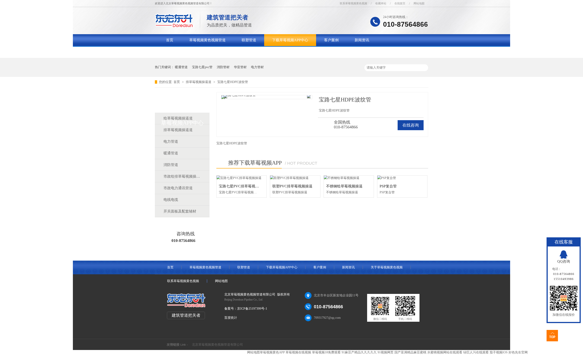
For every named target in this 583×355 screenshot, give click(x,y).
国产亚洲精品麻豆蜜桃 (410, 352)
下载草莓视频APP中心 (290, 40)
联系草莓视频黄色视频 (353, 3)
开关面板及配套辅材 (180, 211)
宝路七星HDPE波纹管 (232, 82)
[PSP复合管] (402, 178)
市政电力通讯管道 (178, 188)
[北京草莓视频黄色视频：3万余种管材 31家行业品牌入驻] (423, 46)
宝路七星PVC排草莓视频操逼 (242, 186)
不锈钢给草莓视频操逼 (344, 186)
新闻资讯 (362, 40)
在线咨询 (410, 125)
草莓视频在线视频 (298, 352)
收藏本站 (380, 3)
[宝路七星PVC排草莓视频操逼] (241, 178)
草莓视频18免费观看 (326, 352)
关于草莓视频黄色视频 (184, 52)
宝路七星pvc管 (202, 67)
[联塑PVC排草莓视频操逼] (295, 178)
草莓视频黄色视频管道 (207, 40)
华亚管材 (240, 67)
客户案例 (331, 40)
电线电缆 (171, 200)
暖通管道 (181, 67)
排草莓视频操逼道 (199, 82)
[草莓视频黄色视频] (174, 26)
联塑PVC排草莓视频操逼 (292, 186)
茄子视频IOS (499, 352)
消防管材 (223, 67)
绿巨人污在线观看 (476, 352)
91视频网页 (386, 352)
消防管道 (171, 165)
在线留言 (399, 3)
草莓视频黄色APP (272, 352)
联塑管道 (249, 40)
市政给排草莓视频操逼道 (182, 176)
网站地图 (419, 3)
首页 (169, 40)
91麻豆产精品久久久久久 (359, 352)
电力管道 (171, 141)
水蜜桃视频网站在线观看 (444, 352)
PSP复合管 (388, 186)
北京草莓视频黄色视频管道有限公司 (217, 344)
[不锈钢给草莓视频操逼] (349, 178)
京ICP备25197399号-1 (252, 308)
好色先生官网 (518, 352)
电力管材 (257, 67)
